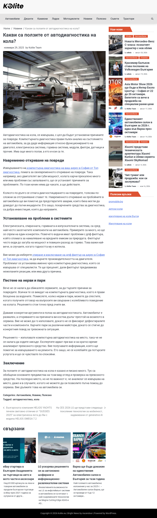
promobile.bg (116, 201)
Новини (88, 18)
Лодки (55, 18)
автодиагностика (23, 399)
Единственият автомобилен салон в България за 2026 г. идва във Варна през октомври (138, 125)
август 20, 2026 (141, 53)
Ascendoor (87, 513)
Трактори (128, 18)
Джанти (28, 18)
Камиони (42, 18)
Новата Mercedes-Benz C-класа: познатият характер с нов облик (139, 45)
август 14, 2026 (146, 137)
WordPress (111, 513)
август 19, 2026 (141, 74)
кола (36, 399)
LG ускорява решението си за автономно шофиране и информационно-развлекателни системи (53, 475)
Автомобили (12, 18)
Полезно (101, 18)
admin (129, 53)
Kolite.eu (62, 513)
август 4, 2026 (140, 165)
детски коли (116, 208)
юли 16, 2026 (145, 186)
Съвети (115, 18)
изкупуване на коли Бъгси (124, 216)
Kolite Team (35, 47)
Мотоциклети (71, 18)
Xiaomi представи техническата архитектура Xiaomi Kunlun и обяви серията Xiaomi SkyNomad (140, 153)
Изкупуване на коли (120, 223)
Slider (129, 36)
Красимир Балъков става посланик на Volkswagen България (139, 66)
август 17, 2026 (146, 109)
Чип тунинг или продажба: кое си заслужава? (136, 178)
